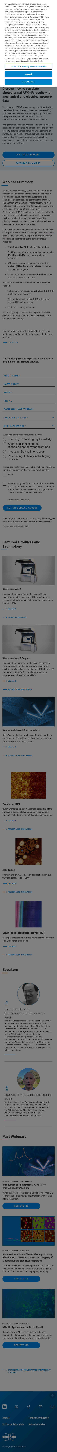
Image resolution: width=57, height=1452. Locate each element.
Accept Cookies (28, 82)
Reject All (28, 74)
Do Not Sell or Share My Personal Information (28, 67)
